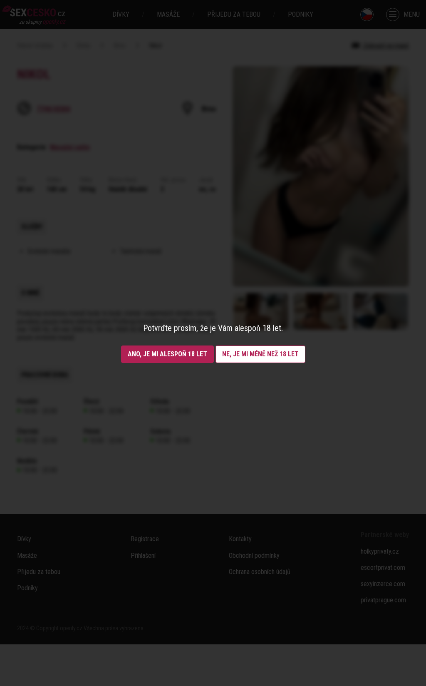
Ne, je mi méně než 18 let (260, 354)
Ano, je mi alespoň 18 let (167, 354)
